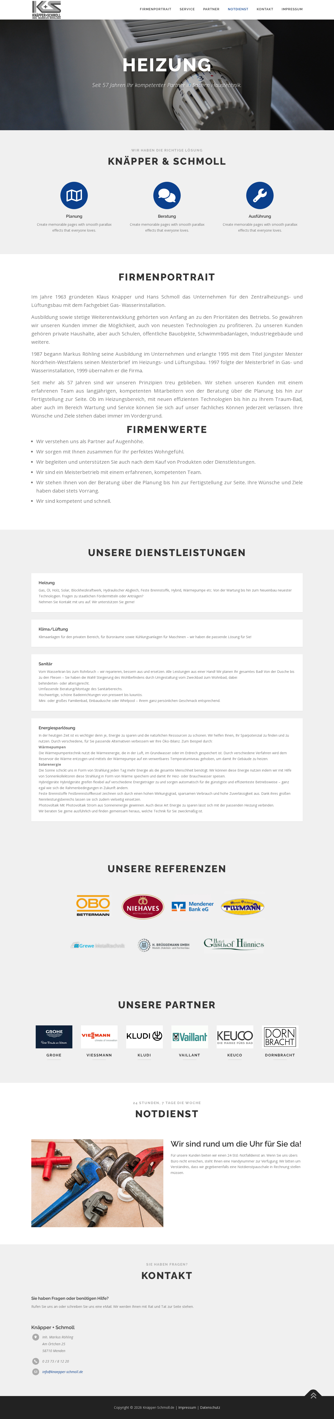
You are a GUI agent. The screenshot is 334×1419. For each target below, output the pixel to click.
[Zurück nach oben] (313, 1396)
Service (187, 9)
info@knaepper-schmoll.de (62, 1371)
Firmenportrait (155, 9)
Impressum (292, 9)
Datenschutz (210, 1407)
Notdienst (238, 9)
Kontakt (265, 9)
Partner (211, 9)
